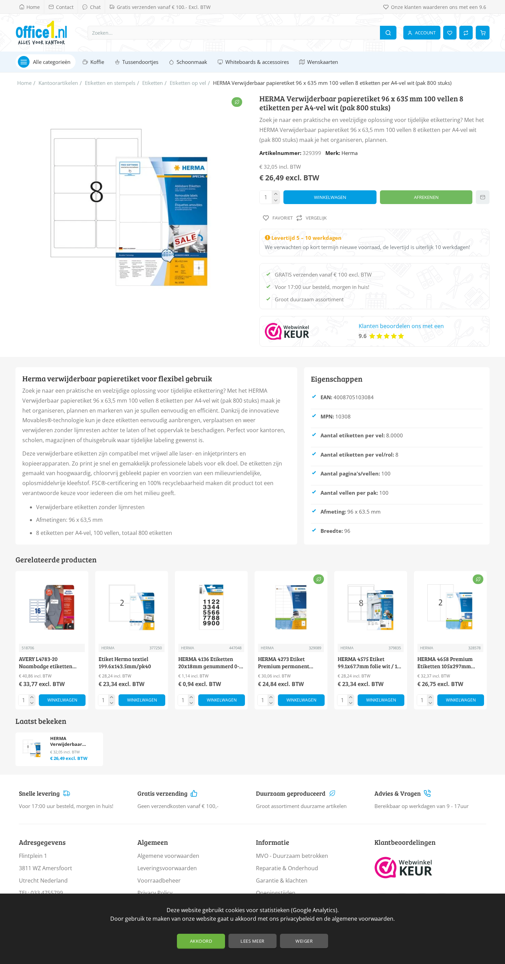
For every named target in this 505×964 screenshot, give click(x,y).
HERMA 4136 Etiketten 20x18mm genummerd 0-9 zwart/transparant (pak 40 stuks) (210, 662)
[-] (276, 200)
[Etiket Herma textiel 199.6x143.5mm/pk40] (132, 607)
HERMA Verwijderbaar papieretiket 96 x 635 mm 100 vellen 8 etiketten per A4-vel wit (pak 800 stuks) (73, 742)
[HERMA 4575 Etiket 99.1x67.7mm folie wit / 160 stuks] (371, 607)
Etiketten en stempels (110, 82)
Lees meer (252, 941)
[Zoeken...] (388, 33)
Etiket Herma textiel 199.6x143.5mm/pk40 (125, 662)
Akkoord (201, 941)
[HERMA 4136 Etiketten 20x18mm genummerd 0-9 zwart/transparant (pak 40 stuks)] (211, 607)
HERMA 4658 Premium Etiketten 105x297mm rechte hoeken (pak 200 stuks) (446, 662)
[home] (24, 83)
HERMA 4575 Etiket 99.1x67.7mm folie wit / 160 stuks (370, 662)
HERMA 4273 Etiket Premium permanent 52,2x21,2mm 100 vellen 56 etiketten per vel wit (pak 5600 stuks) (290, 662)
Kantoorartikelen (58, 82)
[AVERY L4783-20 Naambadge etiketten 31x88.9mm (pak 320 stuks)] (52, 607)
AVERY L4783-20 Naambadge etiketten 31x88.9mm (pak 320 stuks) (52, 662)
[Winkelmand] (483, 33)
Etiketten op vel (188, 82)
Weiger (304, 941)
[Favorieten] (450, 33)
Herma (349, 152)
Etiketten (152, 82)
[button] (330, 197)
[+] (276, 194)
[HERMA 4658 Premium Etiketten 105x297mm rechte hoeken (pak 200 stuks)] (450, 607)
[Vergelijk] (466, 33)
